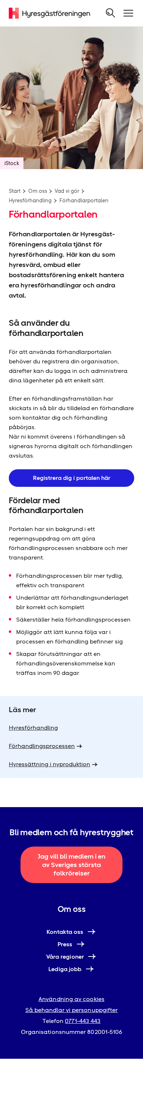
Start (15, 191)
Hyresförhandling (30, 200)
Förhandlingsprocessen (42, 746)
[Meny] (128, 13)
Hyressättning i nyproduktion (49, 764)
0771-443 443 (82, 1021)
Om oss (37, 191)
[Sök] (111, 13)
